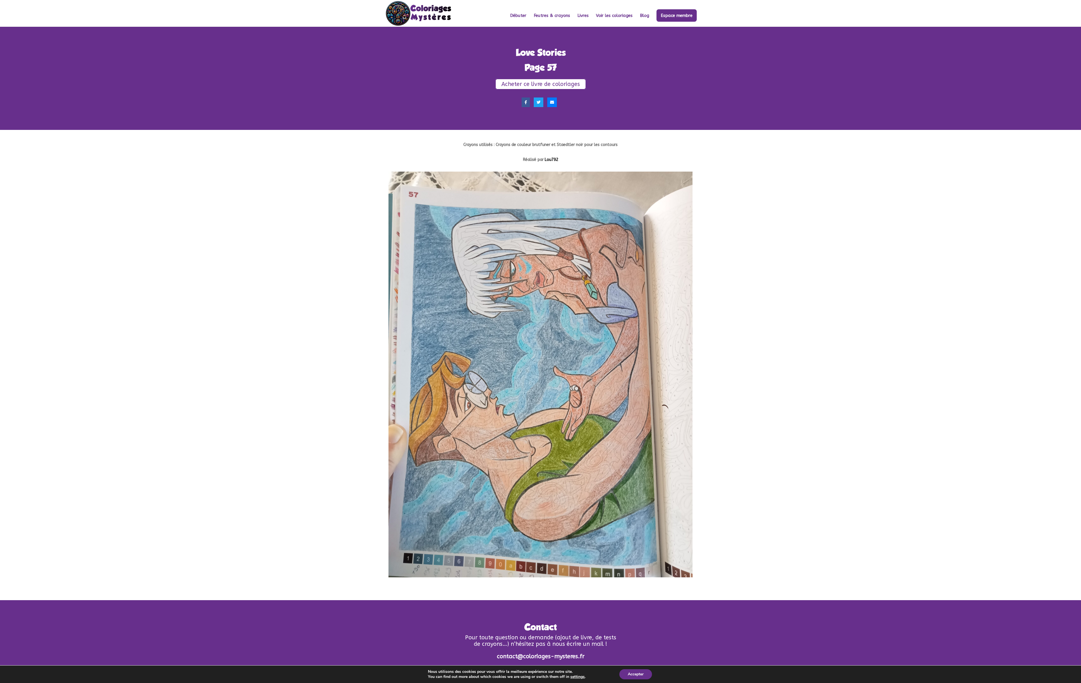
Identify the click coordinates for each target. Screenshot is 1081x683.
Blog (644, 16)
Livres (583, 16)
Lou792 (551, 159)
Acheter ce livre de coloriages (540, 84)
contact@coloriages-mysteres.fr (540, 656)
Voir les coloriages (614, 16)
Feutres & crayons (552, 16)
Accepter (636, 674)
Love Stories (541, 52)
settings (577, 676)
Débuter (518, 16)
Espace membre (677, 15)
